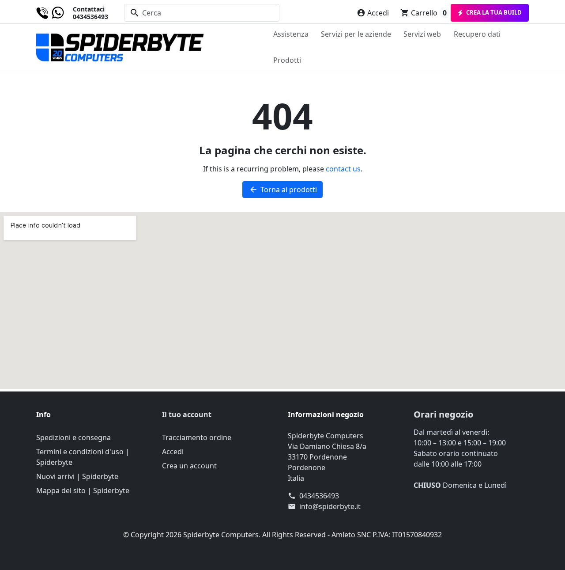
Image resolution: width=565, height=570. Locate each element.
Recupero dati (477, 34)
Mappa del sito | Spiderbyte (82, 490)
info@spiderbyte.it (330, 506)
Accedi (173, 451)
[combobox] (201, 13)
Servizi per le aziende (356, 34)
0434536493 (319, 496)
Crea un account (189, 466)
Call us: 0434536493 (72, 13)
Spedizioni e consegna (73, 437)
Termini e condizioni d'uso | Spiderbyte (82, 457)
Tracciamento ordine (196, 437)
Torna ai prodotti (283, 189)
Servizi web (422, 34)
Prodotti (287, 60)
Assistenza (291, 34)
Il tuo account (186, 414)
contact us (343, 169)
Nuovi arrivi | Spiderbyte (77, 476)
